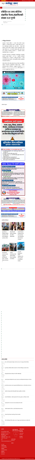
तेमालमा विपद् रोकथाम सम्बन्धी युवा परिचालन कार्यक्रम (12, 414)
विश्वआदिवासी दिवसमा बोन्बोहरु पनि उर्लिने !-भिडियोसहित (13, 234)
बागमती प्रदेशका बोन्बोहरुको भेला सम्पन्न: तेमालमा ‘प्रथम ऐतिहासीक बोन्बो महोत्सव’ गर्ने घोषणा (21, 235)
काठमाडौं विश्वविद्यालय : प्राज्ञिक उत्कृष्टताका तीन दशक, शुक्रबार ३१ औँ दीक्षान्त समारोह (20, 256)
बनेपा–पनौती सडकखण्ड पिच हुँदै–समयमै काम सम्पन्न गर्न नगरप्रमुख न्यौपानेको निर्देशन (17, 362)
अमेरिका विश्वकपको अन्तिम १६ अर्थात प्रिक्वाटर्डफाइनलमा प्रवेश (14, 408)
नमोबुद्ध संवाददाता (5, 22)
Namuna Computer (31, 458)
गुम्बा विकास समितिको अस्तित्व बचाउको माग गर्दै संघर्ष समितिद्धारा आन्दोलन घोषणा (5, 235)
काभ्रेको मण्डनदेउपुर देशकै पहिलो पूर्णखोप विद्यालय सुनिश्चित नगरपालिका (13, 256)
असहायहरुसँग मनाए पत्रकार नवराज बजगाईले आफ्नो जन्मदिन (13, 402)
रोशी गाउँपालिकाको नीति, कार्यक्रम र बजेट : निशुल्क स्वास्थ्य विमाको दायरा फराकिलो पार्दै (17, 420)
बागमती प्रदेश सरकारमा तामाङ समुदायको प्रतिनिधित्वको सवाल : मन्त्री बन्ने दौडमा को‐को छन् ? (5, 257)
